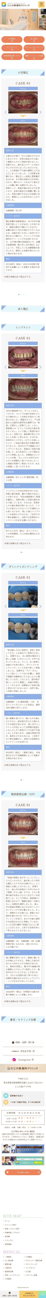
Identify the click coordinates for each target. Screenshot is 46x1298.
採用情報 (8, 1244)
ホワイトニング (31, 1264)
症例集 (7, 1236)
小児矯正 (29, 1256)
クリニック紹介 (10, 1224)
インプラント (31, 1268)
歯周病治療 (9, 1271)
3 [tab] (24, 295)
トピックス (9, 1240)
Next (40, 112)
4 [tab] (26, 295)
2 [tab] (22, 295)
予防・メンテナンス (12, 1275)
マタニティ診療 (31, 1275)
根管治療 (8, 1264)
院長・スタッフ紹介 (12, 1228)
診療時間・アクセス (12, 1232)
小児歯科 (8, 1278)
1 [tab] (19, 295)
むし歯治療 (9, 1260)
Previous (6, 112)
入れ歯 (28, 1271)
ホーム (7, 1221)
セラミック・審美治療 (34, 1260)
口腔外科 (8, 1268)
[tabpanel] (22, 903)
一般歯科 (8, 1256)
